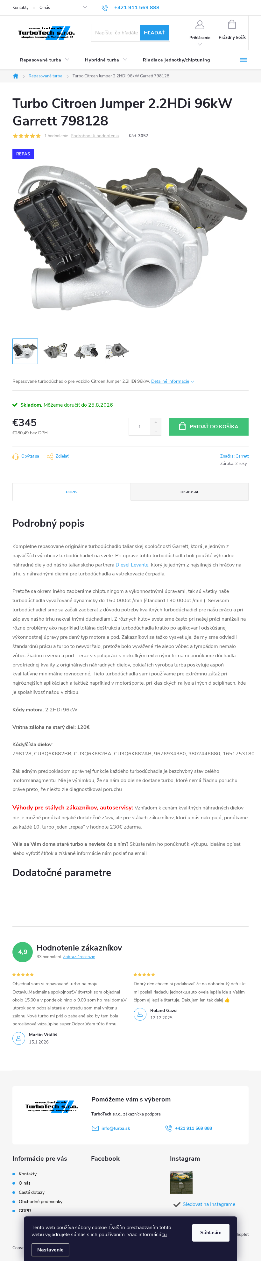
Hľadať (154, 32)
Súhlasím (211, 1232)
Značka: (234, 456)
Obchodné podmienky (40, 1202)
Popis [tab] (71, 492)
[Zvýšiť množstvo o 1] (156, 422)
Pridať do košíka (214, 426)
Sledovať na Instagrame (209, 1204)
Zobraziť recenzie (79, 957)
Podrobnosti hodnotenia (95, 136)
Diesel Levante (132, 564)
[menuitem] (44, 60)
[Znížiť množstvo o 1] (156, 431)
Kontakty (20, 8)
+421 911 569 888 (193, 1128)
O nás (44, 8)
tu (164, 1234)
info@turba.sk (116, 1128)
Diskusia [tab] (189, 492)
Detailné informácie (170, 381)
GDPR (25, 1211)
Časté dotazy (32, 1192)
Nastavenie (50, 1249)
